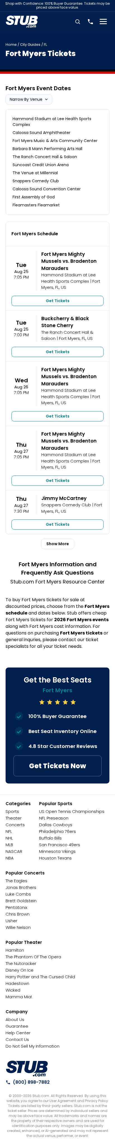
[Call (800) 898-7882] (90, 22)
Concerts (15, 825)
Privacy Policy (96, 1100)
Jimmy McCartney (64, 498)
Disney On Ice (19, 970)
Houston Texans (55, 858)
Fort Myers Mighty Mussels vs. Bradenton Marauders (69, 261)
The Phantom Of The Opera (33, 957)
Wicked (13, 990)
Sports (12, 811)
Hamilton (15, 950)
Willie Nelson (18, 927)
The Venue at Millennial (35, 173)
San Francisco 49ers (59, 845)
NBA (10, 858)
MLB (9, 845)
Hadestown (17, 983)
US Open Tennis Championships (71, 811)
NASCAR (14, 851)
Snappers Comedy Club (36, 181)
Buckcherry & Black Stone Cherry (65, 322)
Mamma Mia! (19, 997)
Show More (57, 544)
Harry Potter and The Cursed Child (40, 977)
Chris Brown (18, 914)
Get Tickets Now (57, 765)
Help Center (18, 1033)
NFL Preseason (53, 818)
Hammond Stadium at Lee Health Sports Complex (52, 121)
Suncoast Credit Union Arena (41, 165)
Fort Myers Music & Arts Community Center (55, 140)
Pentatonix (16, 907)
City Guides (30, 44)
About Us (15, 1019)
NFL (9, 831)
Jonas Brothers (21, 887)
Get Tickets (58, 301)
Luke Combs (18, 894)
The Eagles (16, 881)
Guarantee (17, 1026)
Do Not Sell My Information (32, 1046)
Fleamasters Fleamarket (36, 205)
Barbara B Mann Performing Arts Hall (47, 148)
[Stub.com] (22, 22)
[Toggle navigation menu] (103, 22)
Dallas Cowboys (55, 825)
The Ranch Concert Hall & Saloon (45, 157)
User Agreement (62, 1100)
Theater (13, 818)
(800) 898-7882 (31, 1082)
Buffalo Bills (50, 838)
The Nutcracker (21, 963)
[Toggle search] (77, 22)
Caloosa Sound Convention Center (47, 189)
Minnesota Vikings (57, 851)
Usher (11, 921)
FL (45, 44)
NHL (9, 838)
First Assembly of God (34, 197)
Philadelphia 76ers (57, 831)
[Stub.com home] (27, 1069)
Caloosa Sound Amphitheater (41, 132)
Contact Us (17, 1039)
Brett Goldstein (21, 901)
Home (11, 44)
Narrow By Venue (26, 99)
